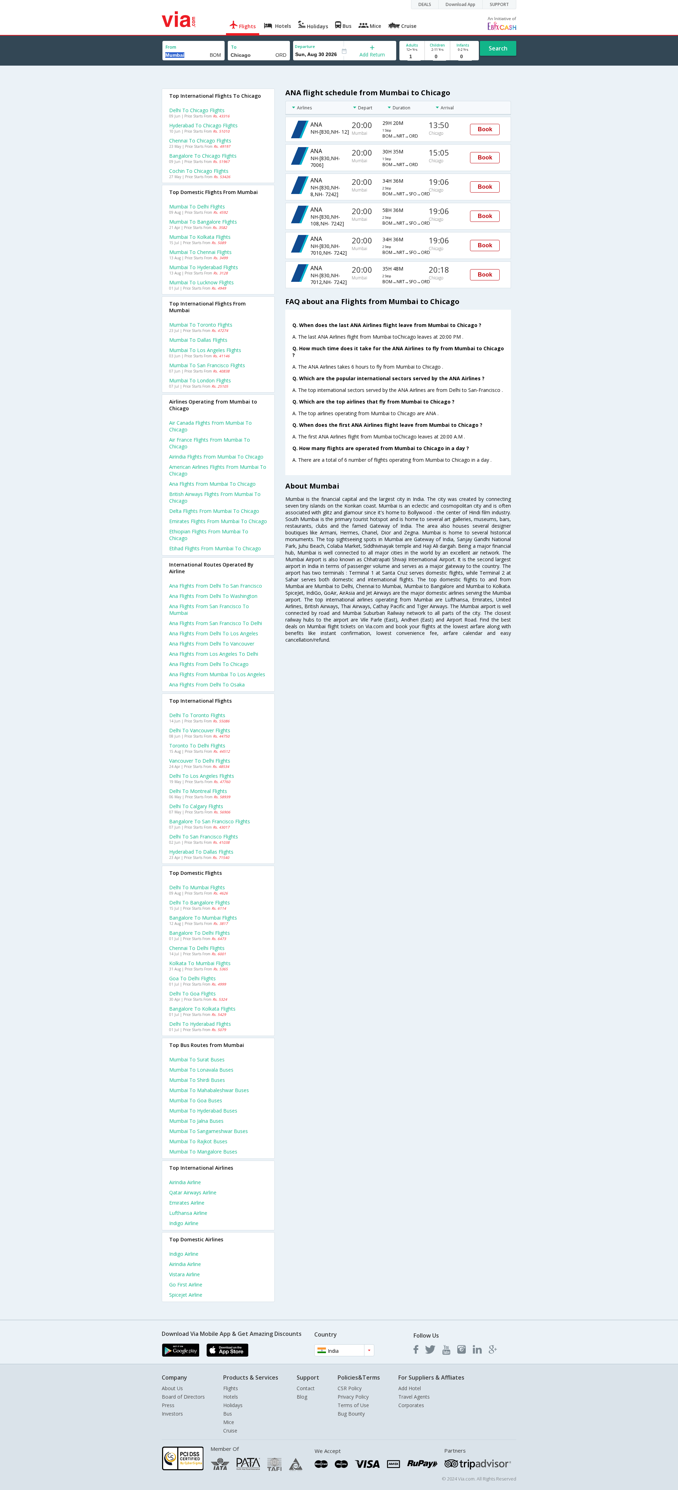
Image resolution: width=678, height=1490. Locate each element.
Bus (227, 1413)
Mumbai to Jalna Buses (196, 1121)
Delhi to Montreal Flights (198, 791)
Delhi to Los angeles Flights (201, 776)
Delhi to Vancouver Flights (199, 730)
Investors (172, 1413)
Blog (302, 1396)
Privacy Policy (353, 1396)
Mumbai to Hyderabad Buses (203, 1110)
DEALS (424, 4)
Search (498, 48)
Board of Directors (183, 1396)
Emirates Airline (186, 1202)
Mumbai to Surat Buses (197, 1059)
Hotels (230, 1396)
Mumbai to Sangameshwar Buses (208, 1131)
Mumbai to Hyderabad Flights (203, 267)
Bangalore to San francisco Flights (209, 821)
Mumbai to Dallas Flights (198, 340)
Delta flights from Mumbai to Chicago (214, 511)
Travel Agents (414, 1396)
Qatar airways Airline (192, 1192)
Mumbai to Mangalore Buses (203, 1151)
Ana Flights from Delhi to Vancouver (211, 643)
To (234, 47)
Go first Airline (185, 1284)
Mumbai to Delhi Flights (197, 206)
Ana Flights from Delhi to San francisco (215, 585)
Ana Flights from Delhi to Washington (213, 596)
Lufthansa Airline (188, 1213)
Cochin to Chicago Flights (198, 171)
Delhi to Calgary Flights (196, 806)
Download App (460, 4)
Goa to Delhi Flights (192, 978)
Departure (305, 46)
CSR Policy (350, 1388)
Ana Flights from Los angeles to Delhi (213, 653)
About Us (172, 1388)
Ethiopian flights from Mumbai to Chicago (208, 534)
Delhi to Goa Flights (192, 993)
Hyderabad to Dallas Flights (201, 851)
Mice (228, 1422)
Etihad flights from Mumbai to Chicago (215, 548)
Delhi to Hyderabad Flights (200, 1023)
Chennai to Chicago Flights (200, 140)
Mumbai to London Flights (200, 380)
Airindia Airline (185, 1182)
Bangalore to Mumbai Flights (203, 917)
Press (168, 1405)
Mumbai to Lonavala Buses (201, 1069)
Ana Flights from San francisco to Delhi (215, 623)
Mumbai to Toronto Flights (200, 324)
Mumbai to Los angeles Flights (205, 350)
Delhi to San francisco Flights (203, 836)
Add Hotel (409, 1388)
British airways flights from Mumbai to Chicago (215, 497)
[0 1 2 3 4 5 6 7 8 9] (437, 57)
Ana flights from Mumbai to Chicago (212, 483)
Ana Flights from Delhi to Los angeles (213, 633)
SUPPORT (499, 4)
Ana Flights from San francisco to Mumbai (209, 609)
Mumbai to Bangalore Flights (203, 221)
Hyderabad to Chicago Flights (203, 125)
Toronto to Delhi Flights (197, 745)
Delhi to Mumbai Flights (197, 887)
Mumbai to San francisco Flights (207, 365)
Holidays (233, 1405)
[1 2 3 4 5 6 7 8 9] (412, 57)
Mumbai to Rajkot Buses (198, 1141)
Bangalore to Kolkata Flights (202, 1008)
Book (485, 129)
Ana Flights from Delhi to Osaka (207, 684)
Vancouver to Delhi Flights (199, 760)
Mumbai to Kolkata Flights (200, 237)
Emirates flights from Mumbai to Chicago (218, 521)
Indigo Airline (183, 1223)
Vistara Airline (184, 1274)
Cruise (230, 1430)
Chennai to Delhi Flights (197, 948)
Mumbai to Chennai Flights (200, 252)
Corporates (411, 1405)
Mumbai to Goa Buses (195, 1100)
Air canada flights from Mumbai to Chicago (210, 426)
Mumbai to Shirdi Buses (197, 1080)
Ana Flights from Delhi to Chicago (209, 664)
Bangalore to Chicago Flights (203, 155)
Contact (306, 1388)
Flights (230, 1388)
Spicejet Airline (185, 1294)
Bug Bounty (351, 1413)
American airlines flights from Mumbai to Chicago (217, 470)
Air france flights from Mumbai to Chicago (209, 443)
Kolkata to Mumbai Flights (200, 963)
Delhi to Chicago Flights (197, 110)
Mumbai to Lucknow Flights (201, 282)
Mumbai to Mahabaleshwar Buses (209, 1090)
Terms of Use (353, 1405)
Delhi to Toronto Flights (197, 715)
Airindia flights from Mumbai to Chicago (216, 456)
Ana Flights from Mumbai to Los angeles (217, 674)
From (171, 47)
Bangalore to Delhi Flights (199, 932)
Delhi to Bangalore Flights (199, 902)
